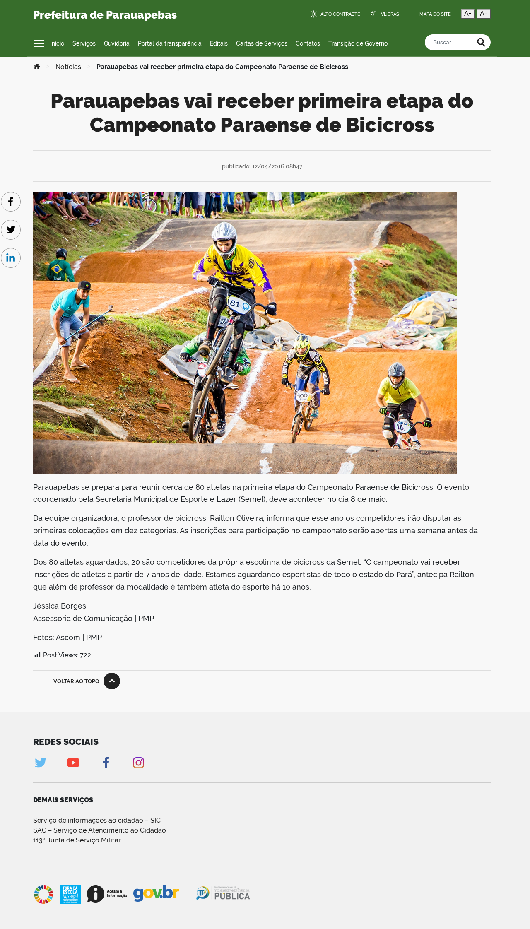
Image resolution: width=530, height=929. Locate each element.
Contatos (308, 43)
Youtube (73, 763)
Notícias (68, 67)
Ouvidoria (117, 43)
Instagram (138, 763)
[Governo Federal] (164, 894)
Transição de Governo (358, 43)
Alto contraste (340, 14)
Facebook (106, 763)
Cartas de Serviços (261, 43)
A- (483, 13)
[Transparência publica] (224, 894)
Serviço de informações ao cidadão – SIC (97, 820)
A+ (468, 13)
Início (57, 43)
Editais (219, 43)
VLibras (390, 14)
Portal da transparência (170, 43)
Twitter (40, 763)
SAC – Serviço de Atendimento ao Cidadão (99, 830)
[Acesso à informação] (107, 894)
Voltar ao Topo (76, 681)
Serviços (84, 43)
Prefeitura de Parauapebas (105, 15)
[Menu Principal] (39, 43)
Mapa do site (435, 14)
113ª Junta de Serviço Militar (77, 840)
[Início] (37, 67)
